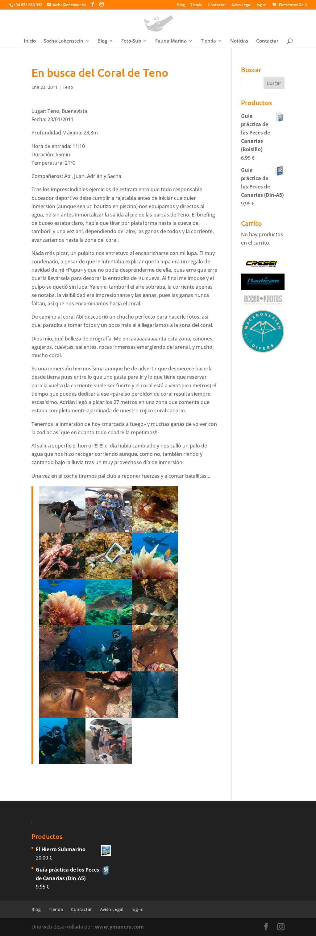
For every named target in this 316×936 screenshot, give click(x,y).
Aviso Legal (241, 5)
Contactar (217, 5)
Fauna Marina (171, 41)
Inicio (30, 41)
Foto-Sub (131, 41)
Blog (181, 5)
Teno (68, 87)
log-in (262, 5)
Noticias (239, 41)
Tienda (196, 5)
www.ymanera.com (119, 926)
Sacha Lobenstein (63, 41)
